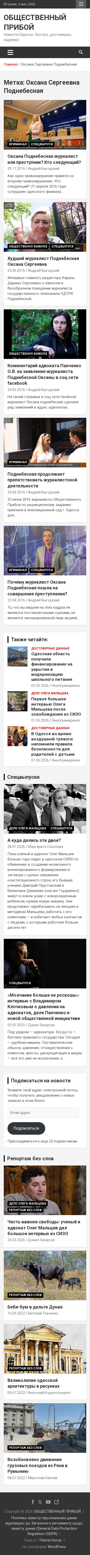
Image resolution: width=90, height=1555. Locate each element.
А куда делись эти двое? (34, 840)
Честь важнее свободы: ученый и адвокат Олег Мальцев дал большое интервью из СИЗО (44, 1227)
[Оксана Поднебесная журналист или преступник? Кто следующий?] (45, 125)
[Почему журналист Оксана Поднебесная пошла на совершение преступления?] (45, 550)
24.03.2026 (16, 1240)
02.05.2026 (40, 686)
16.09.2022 (16, 1313)
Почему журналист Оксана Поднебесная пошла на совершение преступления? (37, 587)
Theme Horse (50, 1540)
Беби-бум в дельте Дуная (35, 1307)
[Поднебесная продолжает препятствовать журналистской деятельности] (45, 442)
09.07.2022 (16, 1393)
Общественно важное (28, 246)
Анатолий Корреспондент (49, 1393)
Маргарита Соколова (45, 847)
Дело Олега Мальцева (49, 693)
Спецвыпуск (42, 144)
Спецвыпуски (23, 777)
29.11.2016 (16, 169)
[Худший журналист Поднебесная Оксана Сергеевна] (45, 227)
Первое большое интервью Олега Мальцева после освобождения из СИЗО (56, 706)
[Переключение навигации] (10, 52)
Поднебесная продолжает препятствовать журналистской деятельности (42, 479)
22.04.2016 (16, 600)
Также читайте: (29, 639)
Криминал (18, 144)
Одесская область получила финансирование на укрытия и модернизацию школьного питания (51, 666)
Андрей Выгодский (44, 169)
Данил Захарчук (41, 1025)
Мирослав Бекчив (43, 1478)
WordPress (57, 1546)
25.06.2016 (16, 271)
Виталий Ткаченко (43, 1313)
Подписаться (26, 1128)
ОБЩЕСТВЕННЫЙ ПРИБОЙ (57, 1511)
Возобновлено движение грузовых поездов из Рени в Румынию (38, 1465)
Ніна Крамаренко (66, 686)
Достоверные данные (50, 648)
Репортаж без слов (30, 1158)
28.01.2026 (16, 847)
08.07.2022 (16, 1478)
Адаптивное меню (81, 4)
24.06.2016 (16, 390)
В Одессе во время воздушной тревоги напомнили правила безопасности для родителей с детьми (52, 744)
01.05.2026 (40, 720)
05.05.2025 (16, 1025)
